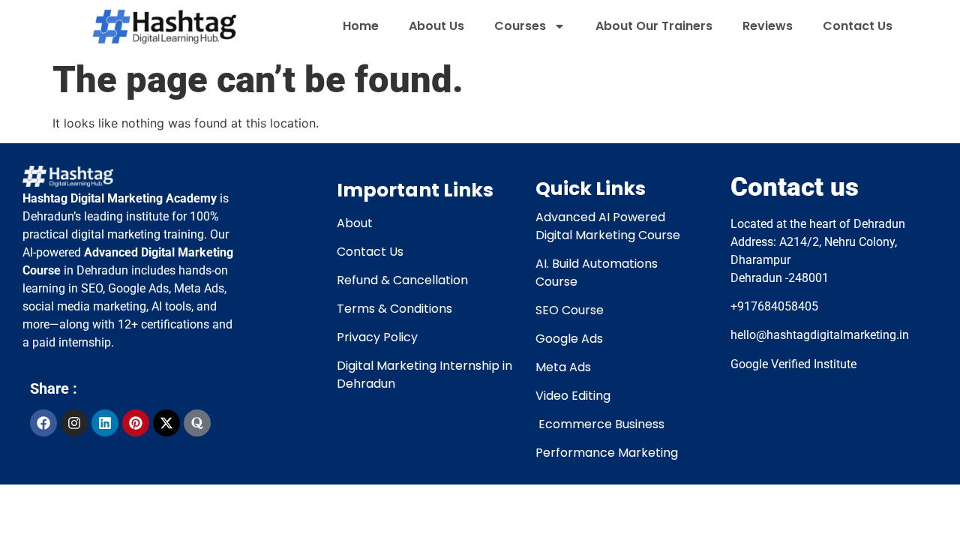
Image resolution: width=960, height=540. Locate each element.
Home (361, 25)
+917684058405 (774, 306)
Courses (520, 25)
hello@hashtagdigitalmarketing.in (821, 335)
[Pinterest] (135, 423)
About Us (436, 25)
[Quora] (197, 423)
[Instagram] (74, 423)
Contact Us (857, 25)
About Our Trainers (654, 25)
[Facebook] (43, 423)
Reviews (767, 25)
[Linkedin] (105, 423)
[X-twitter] (166, 423)
